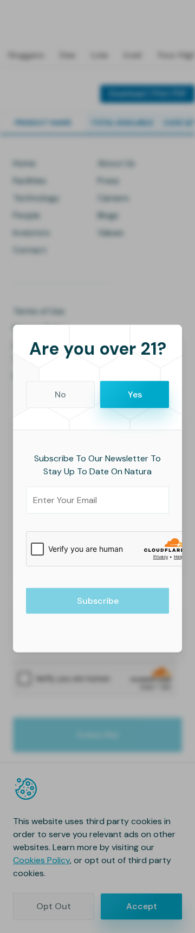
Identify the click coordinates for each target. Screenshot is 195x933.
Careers (113, 198)
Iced (132, 55)
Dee (67, 55)
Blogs (108, 215)
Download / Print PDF (147, 94)
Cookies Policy (41, 860)
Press (108, 180)
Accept (141, 906)
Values (110, 232)
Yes (135, 394)
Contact (30, 250)
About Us (116, 163)
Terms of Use (38, 311)
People (26, 215)
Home (24, 163)
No (60, 394)
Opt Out (53, 906)
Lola (99, 55)
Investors (31, 232)
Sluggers (26, 55)
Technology (36, 198)
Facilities (29, 180)
